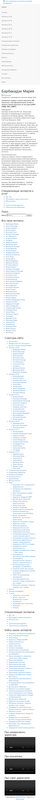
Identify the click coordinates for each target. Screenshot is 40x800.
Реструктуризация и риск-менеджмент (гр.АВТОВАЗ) (22, 565)
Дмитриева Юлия (11, 244)
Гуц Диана (9, 240)
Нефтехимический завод (21, 532)
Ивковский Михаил (12, 263)
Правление (16, 605)
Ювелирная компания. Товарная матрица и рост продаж (24, 586)
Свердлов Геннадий (12, 304)
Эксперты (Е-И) (7, 20)
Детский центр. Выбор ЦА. (21, 499)
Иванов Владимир (12, 261)
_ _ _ (7, 203)
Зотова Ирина (10, 259)
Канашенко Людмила (13, 273)
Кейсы (4, 82)
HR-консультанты (7, 66)
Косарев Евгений (11, 279)
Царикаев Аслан (11, 318)
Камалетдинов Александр (14, 271)
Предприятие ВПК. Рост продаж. (24, 544)
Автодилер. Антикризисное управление (22, 633)
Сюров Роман (10, 312)
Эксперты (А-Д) (7, 16)
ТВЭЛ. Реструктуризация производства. (21, 576)
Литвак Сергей (10, 289)
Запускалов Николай (12, 255)
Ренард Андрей (11, 298)
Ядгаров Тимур (11, 330)
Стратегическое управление (15, 207)
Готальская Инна (11, 238)
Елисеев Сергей (11, 250)
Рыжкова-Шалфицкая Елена (15, 300)
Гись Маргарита (11, 236)
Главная (4, 12)
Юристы (4, 57)
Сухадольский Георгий (13, 308)
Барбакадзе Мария (12, 224)
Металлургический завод (21, 530)
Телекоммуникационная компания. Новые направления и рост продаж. (24, 581)
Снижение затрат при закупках (23, 569)
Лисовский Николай (12, 287)
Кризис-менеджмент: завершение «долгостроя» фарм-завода (22, 517)
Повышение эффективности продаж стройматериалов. (22, 541)
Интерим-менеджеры (9, 49)
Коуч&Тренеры (7, 61)
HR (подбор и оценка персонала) (17, 199)
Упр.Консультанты (8, 53)
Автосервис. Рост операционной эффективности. (24, 486)
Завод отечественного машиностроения (20, 502)
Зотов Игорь (10, 257)
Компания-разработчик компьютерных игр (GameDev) (23, 512)
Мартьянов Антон (11, 295)
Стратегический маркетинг (14, 205)
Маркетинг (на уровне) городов (23, 521)
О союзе (4, 74)
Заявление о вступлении (21, 595)
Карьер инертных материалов (23, 509)
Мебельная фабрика (20, 526)
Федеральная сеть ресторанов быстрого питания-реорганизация (20, 344)
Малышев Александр (13, 293)
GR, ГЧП (8, 197)
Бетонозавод (17, 495)
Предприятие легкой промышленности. (20, 547)
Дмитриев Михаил (12, 242)
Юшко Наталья (11, 328)
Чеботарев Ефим (11, 320)
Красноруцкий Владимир (14, 281)
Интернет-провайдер (20, 507)
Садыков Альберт (11, 302)
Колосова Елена (11, 275)
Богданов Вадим (11, 228)
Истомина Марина (12, 265)
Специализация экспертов (10, 41)
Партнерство (17, 601)
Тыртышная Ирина (12, 314)
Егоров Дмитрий (11, 248)
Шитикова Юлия (11, 326)
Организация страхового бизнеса (24, 538)
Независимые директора (10, 45)
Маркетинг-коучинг (19, 524)
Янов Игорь (9, 332)
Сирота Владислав (12, 306)
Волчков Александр (12, 234)
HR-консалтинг (11, 201)
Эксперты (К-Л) (7, 25)
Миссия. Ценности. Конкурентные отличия (20, 598)
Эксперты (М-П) (7, 29)
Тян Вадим (9, 316)
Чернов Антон (10, 322)
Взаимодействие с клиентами (23, 603)
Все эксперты (6, 78)
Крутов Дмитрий (11, 285)
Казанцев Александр (12, 269)
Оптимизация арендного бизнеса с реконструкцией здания (24, 535)
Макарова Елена (11, 291)
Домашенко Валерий (13, 246)
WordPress (21, 797)
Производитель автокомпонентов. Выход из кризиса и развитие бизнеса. (22, 560)
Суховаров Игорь (11, 310)
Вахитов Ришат (11, 230)
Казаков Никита (11, 267)
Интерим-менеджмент (9, 70)
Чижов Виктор (10, 324)
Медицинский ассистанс (21, 528)
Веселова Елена (11, 232)
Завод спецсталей (19, 505)
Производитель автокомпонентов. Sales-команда (24, 555)
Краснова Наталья (12, 283)
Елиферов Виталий (12, 252)
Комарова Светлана (12, 277)
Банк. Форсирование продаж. (23, 493)
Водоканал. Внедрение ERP (22, 497)
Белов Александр (11, 226)
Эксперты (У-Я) (7, 37)
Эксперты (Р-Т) (7, 33)
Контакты (16, 607)
